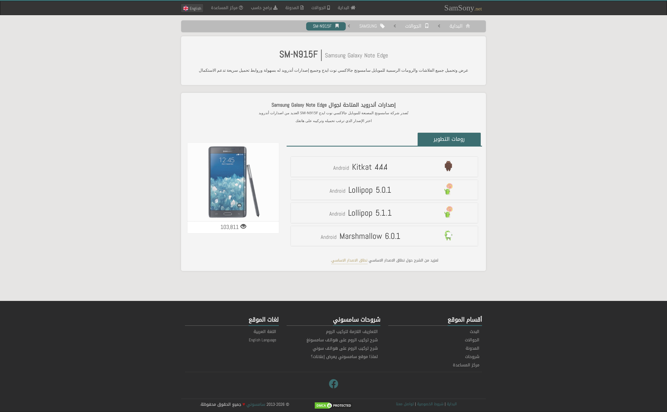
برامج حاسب (262, 8)
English (194, 8)
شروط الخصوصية (430, 404)
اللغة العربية (265, 332)
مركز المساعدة (225, 8)
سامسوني (255, 404)
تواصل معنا (405, 404)
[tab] (384, 167)
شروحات (472, 357)
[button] (384, 166)
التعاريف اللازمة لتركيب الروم (352, 332)
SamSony (463, 7)
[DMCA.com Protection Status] (333, 406)
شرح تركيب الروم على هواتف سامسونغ (342, 340)
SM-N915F (324, 26)
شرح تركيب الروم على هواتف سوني (345, 348)
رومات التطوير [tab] (449, 139)
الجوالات (319, 8)
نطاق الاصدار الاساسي (349, 260)
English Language (262, 340)
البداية (342, 7)
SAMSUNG (369, 26)
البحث (474, 332)
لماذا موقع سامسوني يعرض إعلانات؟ (344, 357)
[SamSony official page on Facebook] (333, 384)
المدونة (292, 8)
